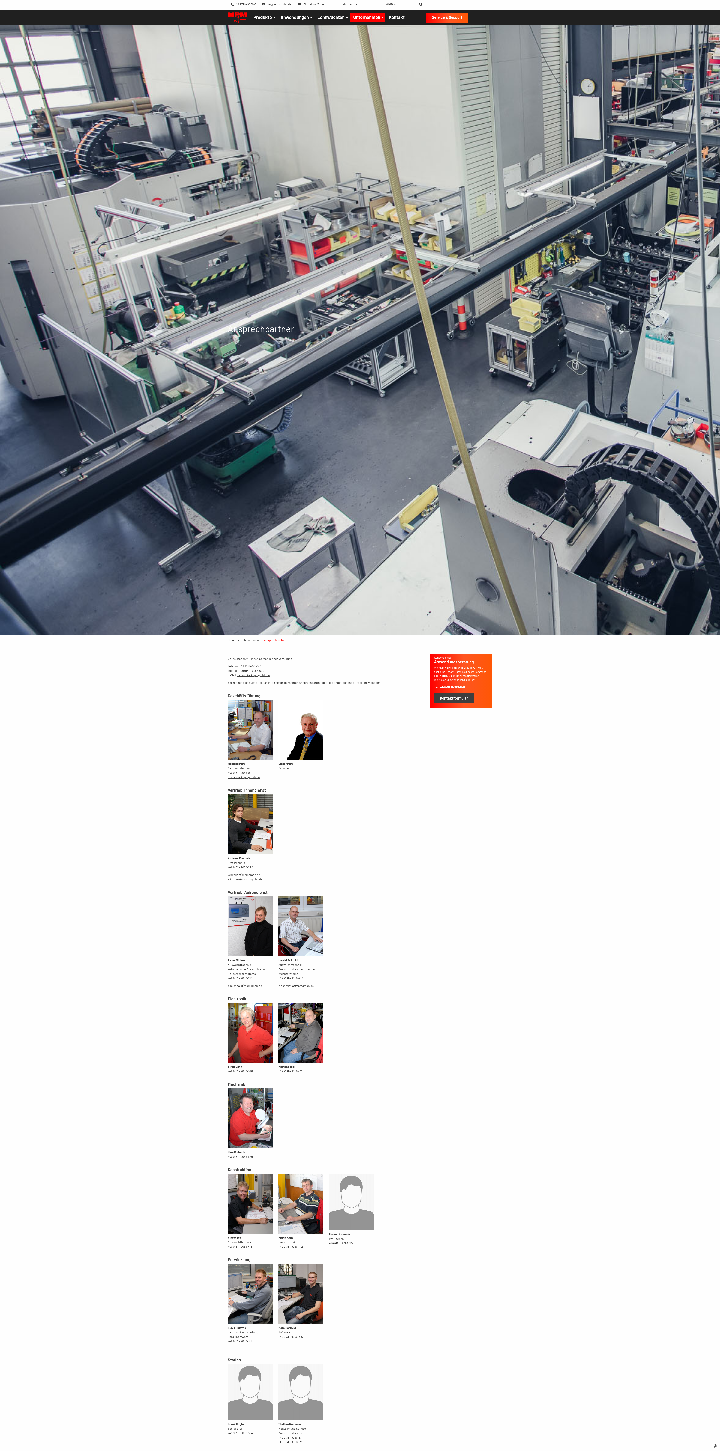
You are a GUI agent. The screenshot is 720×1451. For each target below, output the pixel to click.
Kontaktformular (454, 698)
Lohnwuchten (331, 17)
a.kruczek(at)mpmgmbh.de (245, 879)
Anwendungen (294, 17)
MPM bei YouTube (312, 4)
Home (232, 640)
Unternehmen (366, 17)
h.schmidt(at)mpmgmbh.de (296, 985)
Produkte (263, 17)
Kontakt (397, 17)
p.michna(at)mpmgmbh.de (245, 985)
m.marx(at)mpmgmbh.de (244, 777)
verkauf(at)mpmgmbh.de (253, 675)
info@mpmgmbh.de (278, 4)
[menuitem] (349, 4)
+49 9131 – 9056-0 (245, 4)
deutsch (348, 4)
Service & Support (447, 17)
